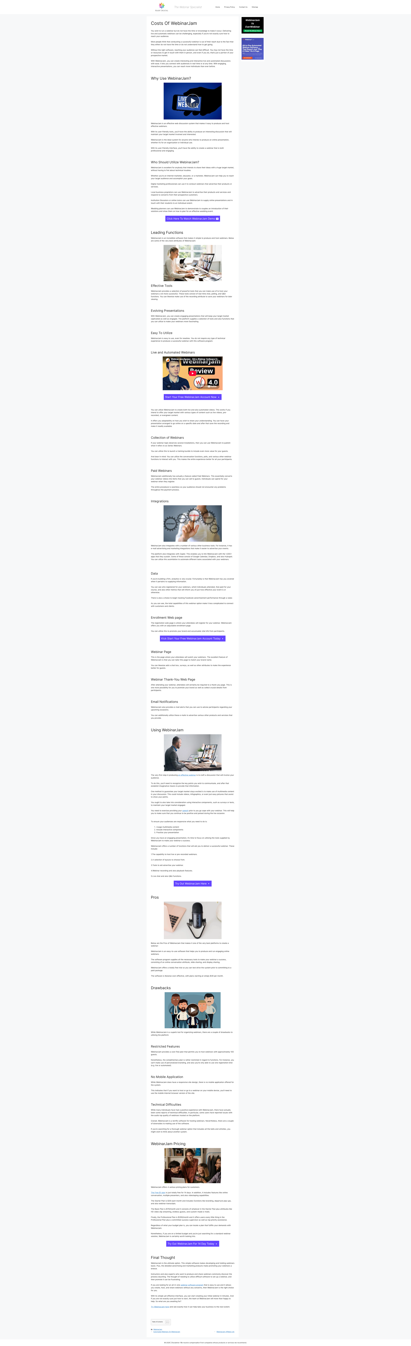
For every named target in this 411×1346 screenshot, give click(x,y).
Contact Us (243, 7)
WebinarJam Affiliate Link (225, 1332)
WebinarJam (157, 1329)
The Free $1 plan (158, 1193)
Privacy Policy (229, 7)
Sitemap (255, 7)
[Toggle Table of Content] (166, 1322)
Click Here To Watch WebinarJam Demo (191, 218)
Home (217, 7)
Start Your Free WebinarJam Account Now (191, 397)
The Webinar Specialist (188, 7)
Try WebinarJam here (160, 1307)
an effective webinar (187, 775)
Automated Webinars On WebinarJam (166, 1332)
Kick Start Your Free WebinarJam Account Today (190, 638)
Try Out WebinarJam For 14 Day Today (191, 1243)
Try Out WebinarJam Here (191, 883)
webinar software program (192, 1285)
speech (185, 811)
